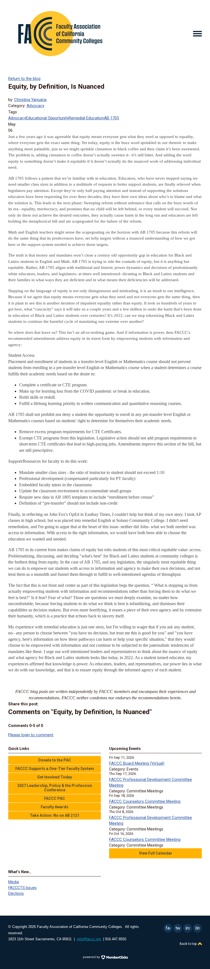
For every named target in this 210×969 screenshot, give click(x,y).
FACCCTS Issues (22, 887)
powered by (92, 957)
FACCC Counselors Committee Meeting (144, 801)
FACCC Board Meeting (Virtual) (136, 763)
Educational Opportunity (47, 118)
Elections (16, 893)
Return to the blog (24, 78)
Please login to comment (30, 734)
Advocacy (35, 105)
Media (13, 882)
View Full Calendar (155, 853)
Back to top (188, 944)
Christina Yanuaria (30, 99)
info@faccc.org (89, 939)
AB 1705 (111, 118)
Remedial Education (86, 118)
